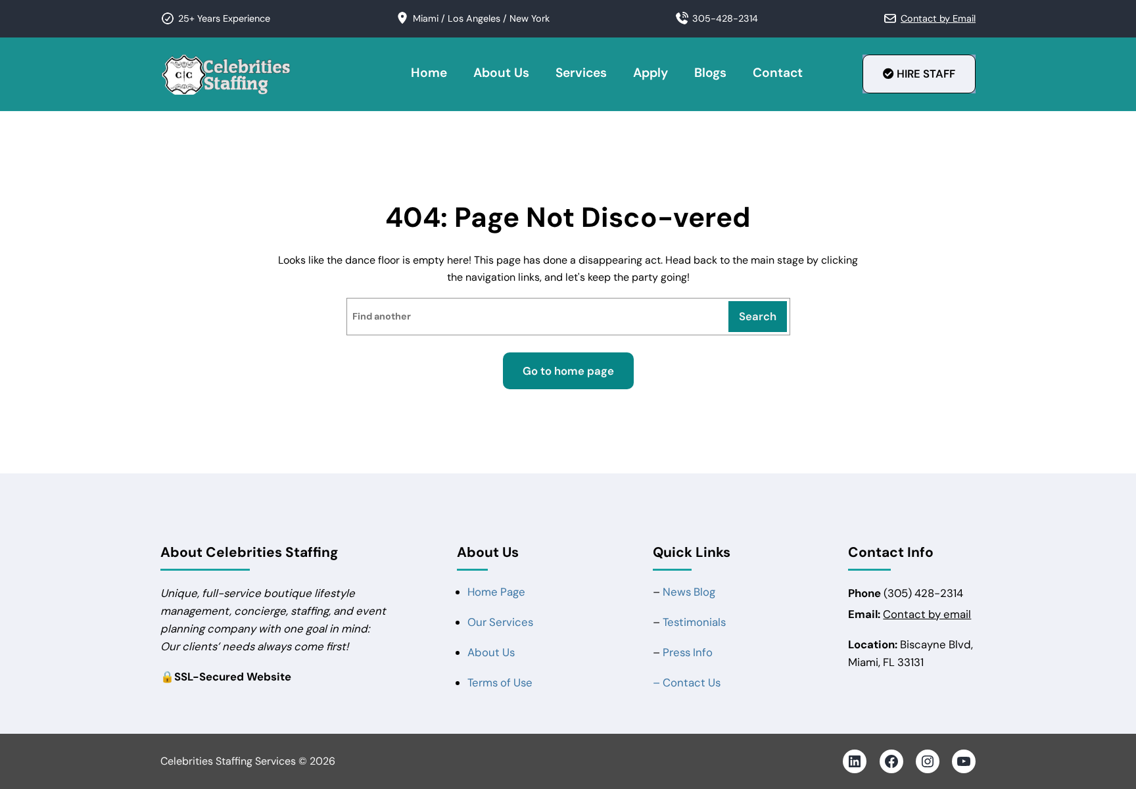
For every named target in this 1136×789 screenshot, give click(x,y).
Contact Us (692, 682)
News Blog (689, 592)
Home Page (496, 592)
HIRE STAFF (924, 73)
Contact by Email (938, 18)
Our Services (500, 622)
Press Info (688, 652)
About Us (491, 652)
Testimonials (694, 622)
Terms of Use (499, 682)
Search (757, 316)
